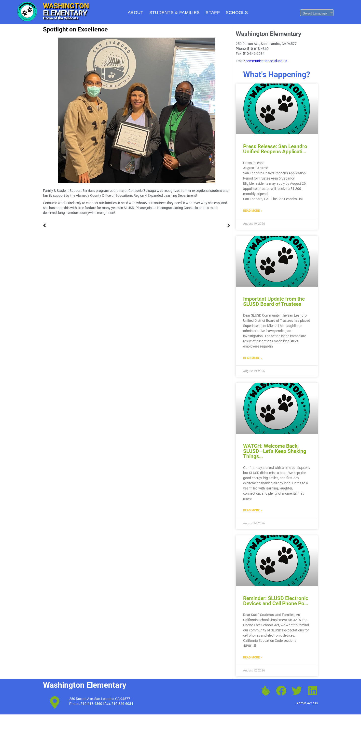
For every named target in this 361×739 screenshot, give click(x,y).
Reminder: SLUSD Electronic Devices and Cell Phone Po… (275, 600)
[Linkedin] (312, 690)
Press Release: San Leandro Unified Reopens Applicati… (275, 148)
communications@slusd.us (266, 61)
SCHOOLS (237, 12)
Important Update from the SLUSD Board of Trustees (274, 301)
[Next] (184, 226)
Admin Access (307, 703)
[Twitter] (297, 690)
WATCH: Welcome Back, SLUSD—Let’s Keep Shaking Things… (274, 451)
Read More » (252, 210)
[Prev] (90, 226)
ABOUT (135, 12)
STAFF (213, 12)
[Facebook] (281, 690)
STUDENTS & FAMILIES (174, 12)
